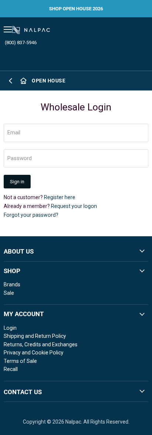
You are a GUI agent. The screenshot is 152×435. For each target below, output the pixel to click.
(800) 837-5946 (21, 42)
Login (10, 328)
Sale (9, 293)
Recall (11, 369)
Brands (12, 284)
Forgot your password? (31, 215)
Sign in (17, 181)
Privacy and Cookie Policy (33, 353)
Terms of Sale (20, 361)
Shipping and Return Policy (35, 336)
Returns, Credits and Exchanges (40, 344)
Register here (59, 197)
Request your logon (74, 206)
